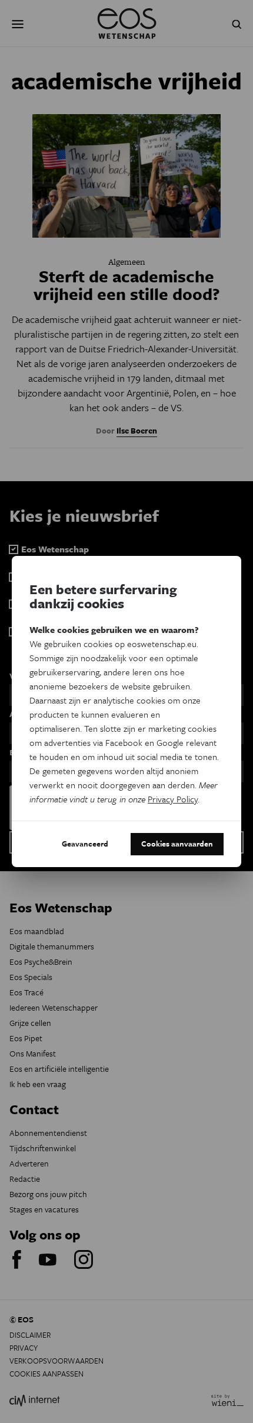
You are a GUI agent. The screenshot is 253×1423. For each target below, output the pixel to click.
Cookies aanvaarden (177, 843)
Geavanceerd (85, 843)
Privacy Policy (173, 798)
